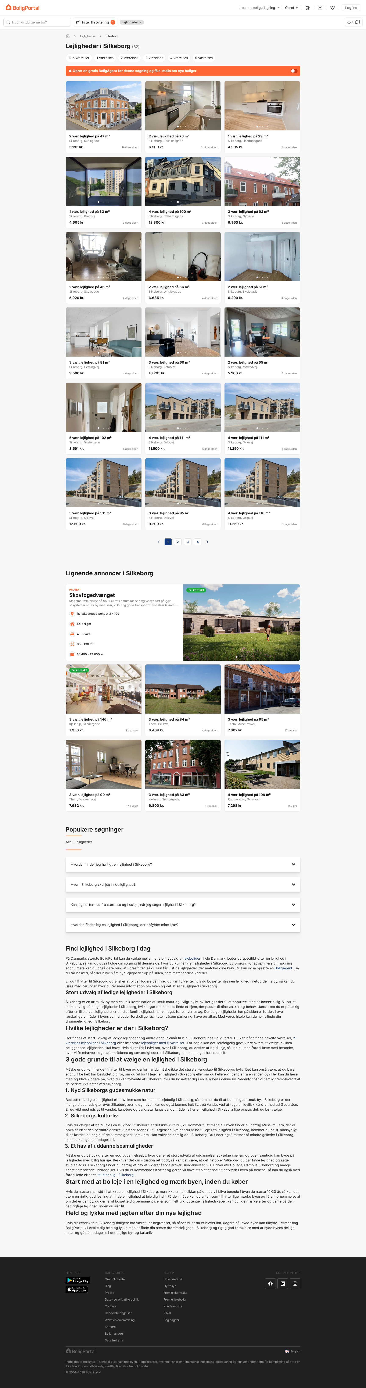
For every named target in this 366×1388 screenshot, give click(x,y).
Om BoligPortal (115, 1279)
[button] (183, 864)
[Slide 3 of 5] (103, 126)
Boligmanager (114, 1333)
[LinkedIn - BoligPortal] (282, 1283)
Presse (109, 1292)
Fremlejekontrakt (175, 1292)
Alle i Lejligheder (79, 842)
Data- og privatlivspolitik (122, 1299)
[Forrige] (158, 541)
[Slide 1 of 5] (98, 126)
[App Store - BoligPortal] (77, 1289)
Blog (108, 1286)
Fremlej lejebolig (175, 1299)
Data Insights (114, 1340)
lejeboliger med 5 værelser (162, 1043)
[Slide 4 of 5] (106, 126)
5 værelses (204, 58)
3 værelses (154, 58)
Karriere (110, 1326)
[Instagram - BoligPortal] (295, 1283)
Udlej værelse (173, 1279)
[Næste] (207, 541)
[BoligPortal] (22, 7)
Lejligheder (87, 36)
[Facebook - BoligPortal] (270, 1283)
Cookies (110, 1306)
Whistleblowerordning (120, 1320)
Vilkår (167, 1313)
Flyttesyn (170, 1286)
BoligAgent (283, 968)
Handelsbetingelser (118, 1313)
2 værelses (129, 58)
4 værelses (179, 58)
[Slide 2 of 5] (101, 126)
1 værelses (105, 58)
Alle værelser (78, 58)
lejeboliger (192, 958)
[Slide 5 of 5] (108, 126)
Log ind (351, 8)
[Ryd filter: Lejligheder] (140, 22)
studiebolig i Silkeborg (116, 1175)
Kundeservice (173, 1306)
